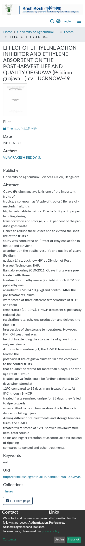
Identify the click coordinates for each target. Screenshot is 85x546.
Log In (67, 21)
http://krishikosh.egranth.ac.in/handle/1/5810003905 (42, 476)
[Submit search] (52, 21)
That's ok (73, 539)
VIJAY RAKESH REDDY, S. (22, 157)
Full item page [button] (19, 501)
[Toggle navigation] (79, 21)
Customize (9, 539)
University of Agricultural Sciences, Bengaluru (37, 32)
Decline (59, 539)
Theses (68, 32)
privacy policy (50, 531)
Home (7, 32)
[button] (58, 21)
